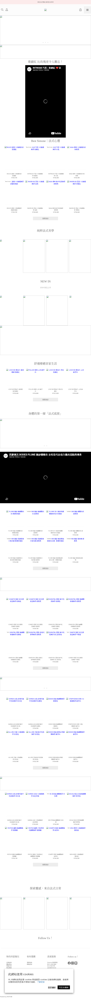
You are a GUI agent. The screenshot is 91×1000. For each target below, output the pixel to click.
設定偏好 (52, 987)
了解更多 (41, 982)
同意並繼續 (63, 987)
